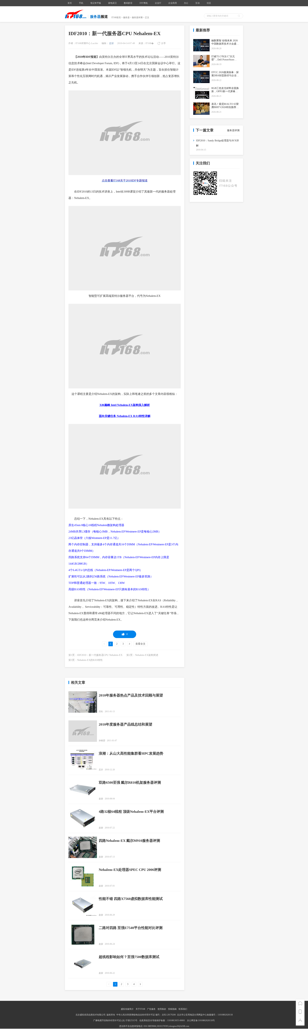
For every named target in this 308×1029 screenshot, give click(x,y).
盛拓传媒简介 (127, 1009)
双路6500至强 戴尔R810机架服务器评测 (130, 782)
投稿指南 (172, 1009)
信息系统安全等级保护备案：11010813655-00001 (162, 1020)
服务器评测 (137, 17)
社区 (209, 3)
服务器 (126, 17)
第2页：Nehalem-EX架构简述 (142, 655)
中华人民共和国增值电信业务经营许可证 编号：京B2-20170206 (146, 1014)
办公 (186, 3)
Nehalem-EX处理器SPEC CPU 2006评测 (130, 870)
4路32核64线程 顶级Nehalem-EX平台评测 (131, 811)
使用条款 (162, 1009)
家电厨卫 (112, 3)
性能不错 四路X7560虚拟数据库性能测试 (131, 899)
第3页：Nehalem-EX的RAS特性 (85, 660)
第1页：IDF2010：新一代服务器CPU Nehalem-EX (95, 655)
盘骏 (111, 43)
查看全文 (140, 644)
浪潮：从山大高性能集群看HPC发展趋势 (131, 753)
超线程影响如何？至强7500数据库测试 (129, 957)
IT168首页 (116, 17)
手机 (81, 3)
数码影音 (128, 3)
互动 (197, 3)
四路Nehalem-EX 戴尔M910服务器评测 (129, 841)
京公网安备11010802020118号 (201, 1020)
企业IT (158, 3)
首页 (70, 3)
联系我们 (183, 1009)
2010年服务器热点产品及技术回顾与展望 (131, 695)
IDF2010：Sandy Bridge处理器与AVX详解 (217, 143)
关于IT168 (140, 1009)
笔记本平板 (95, 3)
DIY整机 (144, 3)
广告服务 (151, 1009)
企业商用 (172, 3)
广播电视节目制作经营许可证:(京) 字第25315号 (115, 1020)
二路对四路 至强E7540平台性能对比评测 (131, 928)
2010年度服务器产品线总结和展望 (125, 724)
